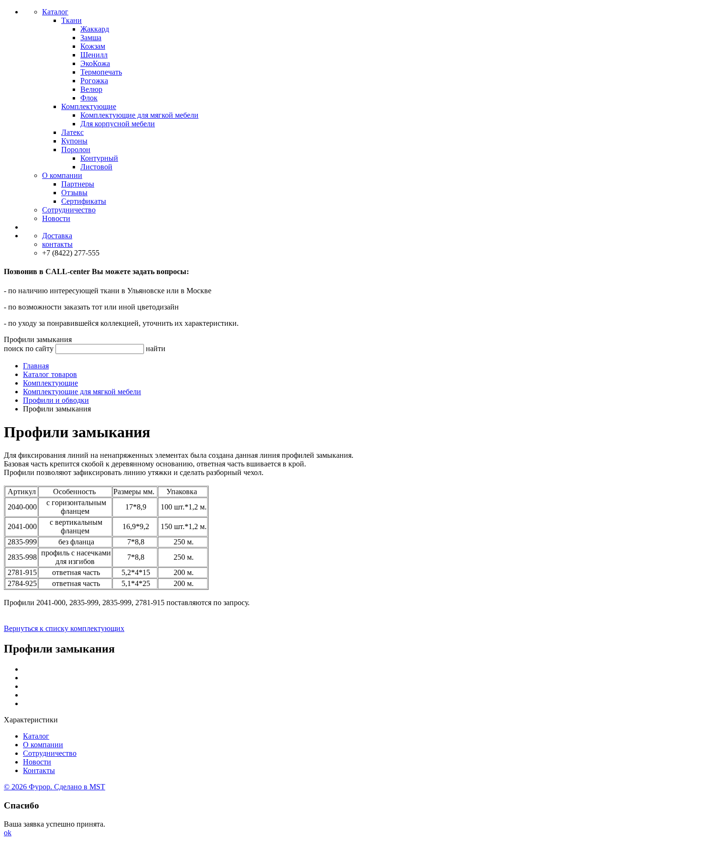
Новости (56, 218)
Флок (89, 98)
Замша (90, 37)
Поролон (75, 149)
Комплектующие (88, 106)
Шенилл (94, 55)
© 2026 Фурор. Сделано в (54, 787)
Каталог (55, 12)
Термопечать (101, 72)
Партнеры (77, 184)
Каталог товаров (50, 374)
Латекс (72, 132)
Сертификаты (83, 201)
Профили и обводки (56, 400)
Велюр (91, 89)
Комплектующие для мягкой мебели (139, 115)
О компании (62, 175)
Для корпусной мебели (117, 124)
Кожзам (92, 46)
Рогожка (94, 81)
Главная (36, 366)
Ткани (71, 20)
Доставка (57, 236)
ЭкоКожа (95, 63)
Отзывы (74, 192)
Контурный (99, 158)
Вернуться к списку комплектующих (64, 628)
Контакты (39, 770)
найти (155, 348)
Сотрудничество (69, 210)
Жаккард (94, 29)
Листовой (96, 167)
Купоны (74, 141)
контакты (57, 244)
